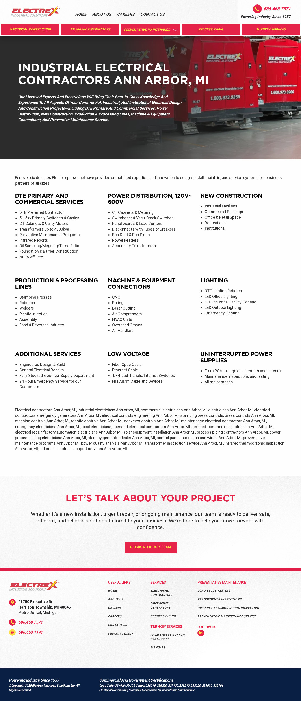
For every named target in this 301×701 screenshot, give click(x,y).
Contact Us (152, 14)
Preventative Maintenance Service (226, 616)
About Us (101, 14)
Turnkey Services (166, 626)
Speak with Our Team (150, 547)
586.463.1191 (30, 632)
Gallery (115, 607)
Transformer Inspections (219, 599)
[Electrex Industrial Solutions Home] (35, 12)
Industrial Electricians (143, 690)
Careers (125, 14)
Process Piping (163, 616)
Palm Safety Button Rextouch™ (167, 637)
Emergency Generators (160, 605)
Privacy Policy (120, 633)
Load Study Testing (213, 590)
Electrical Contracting (161, 592)
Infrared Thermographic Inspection (228, 607)
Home (80, 14)
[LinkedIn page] (200, 633)
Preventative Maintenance (221, 582)
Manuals (157, 647)
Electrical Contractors (113, 690)
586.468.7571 (30, 622)
